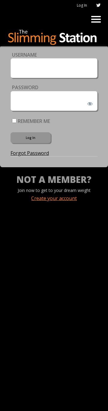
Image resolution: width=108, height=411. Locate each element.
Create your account (54, 198)
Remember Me (33, 121)
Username (24, 55)
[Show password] (89, 102)
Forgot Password (29, 153)
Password (25, 87)
